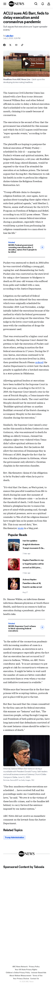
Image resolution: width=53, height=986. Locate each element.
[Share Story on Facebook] (4, 45)
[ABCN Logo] (16, 4)
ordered (39, 362)
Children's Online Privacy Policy (18, 972)
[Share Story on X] (10, 45)
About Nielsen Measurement (20, 975)
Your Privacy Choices (21, 978)
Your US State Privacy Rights (26, 969)
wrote (21, 528)
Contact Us (34, 978)
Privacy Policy (34, 966)
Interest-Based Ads (38, 972)
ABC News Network (20, 966)
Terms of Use (37, 975)
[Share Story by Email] (16, 45)
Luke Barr (9, 36)
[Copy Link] (22, 45)
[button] (4, 3)
